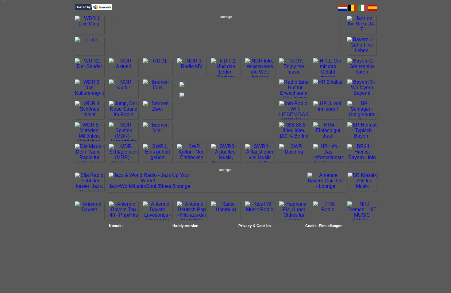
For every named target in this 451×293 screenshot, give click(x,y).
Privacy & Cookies (254, 226)
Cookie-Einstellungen (323, 226)
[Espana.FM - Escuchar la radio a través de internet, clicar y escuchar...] (373, 9)
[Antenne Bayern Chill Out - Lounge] (325, 186)
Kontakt (116, 226)
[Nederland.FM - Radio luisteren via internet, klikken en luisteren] (342, 9)
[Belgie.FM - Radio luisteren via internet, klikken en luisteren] (352, 9)
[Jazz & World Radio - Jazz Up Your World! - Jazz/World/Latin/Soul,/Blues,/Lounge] (149, 186)
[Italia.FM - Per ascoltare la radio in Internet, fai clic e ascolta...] (362, 9)
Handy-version (185, 226)
